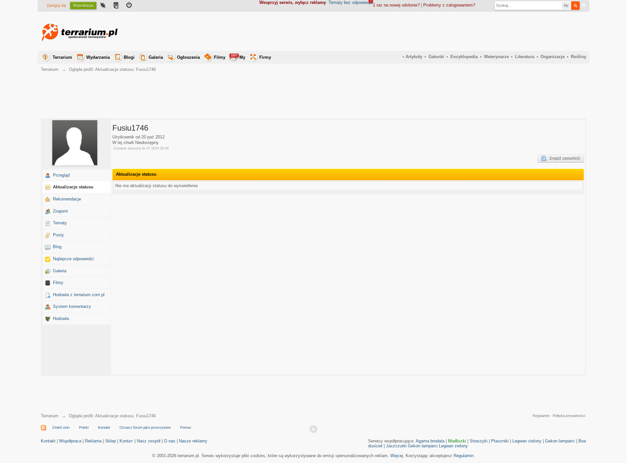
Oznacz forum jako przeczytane (145, 427)
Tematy (60, 222)
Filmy (219, 57)
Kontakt (104, 427)
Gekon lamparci (560, 441)
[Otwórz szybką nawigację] (102, 5)
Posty (58, 234)
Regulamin (541, 416)
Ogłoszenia (188, 57)
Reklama (93, 441)
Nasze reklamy (193, 441)
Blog (57, 246)
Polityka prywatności (569, 416)
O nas (169, 441)
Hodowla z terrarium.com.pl (78, 294)
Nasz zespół (148, 441)
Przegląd (61, 175)
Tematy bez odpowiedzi (351, 2)
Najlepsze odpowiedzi (73, 258)
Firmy (265, 57)
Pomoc (185, 427)
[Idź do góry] (313, 429)
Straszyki (479, 441)
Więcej (396, 455)
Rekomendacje (67, 199)
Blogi (129, 57)
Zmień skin (61, 427)
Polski (83, 427)
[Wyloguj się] (129, 5)
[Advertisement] (467, 31)
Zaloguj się (56, 5)
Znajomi (60, 211)
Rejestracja (83, 5)
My (238, 57)
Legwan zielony (526, 441)
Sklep (110, 441)
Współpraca (70, 441)
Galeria (156, 57)
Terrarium (62, 57)
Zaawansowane (583, 5)
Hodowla (61, 318)
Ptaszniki (500, 441)
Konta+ (126, 441)
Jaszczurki (396, 445)
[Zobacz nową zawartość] (115, 5)
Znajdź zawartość (563, 158)
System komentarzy (72, 306)
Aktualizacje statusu (73, 186)
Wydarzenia (98, 57)
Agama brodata (430, 441)
